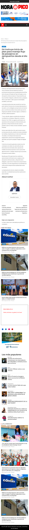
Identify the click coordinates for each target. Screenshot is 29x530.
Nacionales (4, 464)
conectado (14, 222)
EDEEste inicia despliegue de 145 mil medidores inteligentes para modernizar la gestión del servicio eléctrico (14, 274)
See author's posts (14, 197)
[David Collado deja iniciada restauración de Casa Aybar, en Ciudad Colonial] (14, 287)
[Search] (27, 25)
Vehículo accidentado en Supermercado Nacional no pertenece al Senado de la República (21, 209)
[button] (5, 25)
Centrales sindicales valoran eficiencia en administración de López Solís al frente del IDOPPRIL (7, 210)
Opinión (4, 440)
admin (4, 61)
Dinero (3, 46)
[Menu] (5, 25)
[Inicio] (2, 25)
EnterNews (25, 526)
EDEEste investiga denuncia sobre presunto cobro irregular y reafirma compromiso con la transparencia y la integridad (13, 249)
